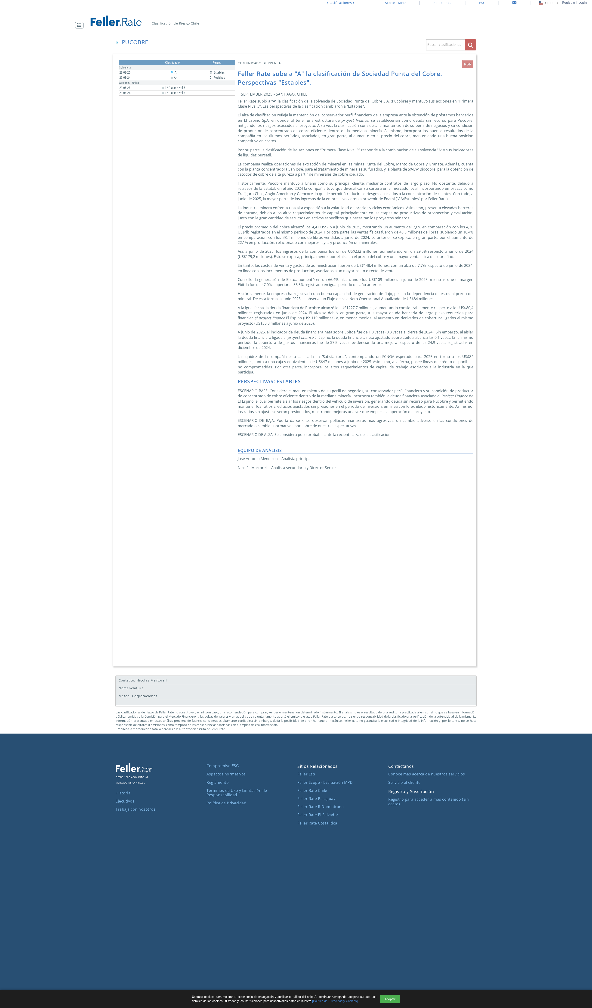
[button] (80, 25)
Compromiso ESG (223, 765)
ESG (482, 2)
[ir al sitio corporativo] (134, 771)
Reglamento (218, 782)
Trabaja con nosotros (135, 809)
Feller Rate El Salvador (318, 814)
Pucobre (135, 42)
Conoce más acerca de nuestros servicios (426, 774)
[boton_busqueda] (470, 44)
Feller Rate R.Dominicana (320, 806)
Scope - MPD (395, 2)
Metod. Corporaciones (138, 696)
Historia (123, 793)
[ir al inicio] (119, 20)
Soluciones (442, 2)
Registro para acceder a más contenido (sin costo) (428, 801)
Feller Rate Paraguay (316, 798)
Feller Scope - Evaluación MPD (325, 782)
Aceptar (390, 999)
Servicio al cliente (404, 782)
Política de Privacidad (226, 803)
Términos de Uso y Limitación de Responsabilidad (237, 792)
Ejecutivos (125, 801)
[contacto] (514, 3)
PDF (468, 64)
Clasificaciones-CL (342, 2)
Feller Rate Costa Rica (317, 823)
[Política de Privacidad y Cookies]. (335, 1001)
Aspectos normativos (226, 774)
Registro (568, 2)
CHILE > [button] (552, 3)
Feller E (306, 774)
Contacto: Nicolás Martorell (143, 680)
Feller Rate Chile (312, 790)
